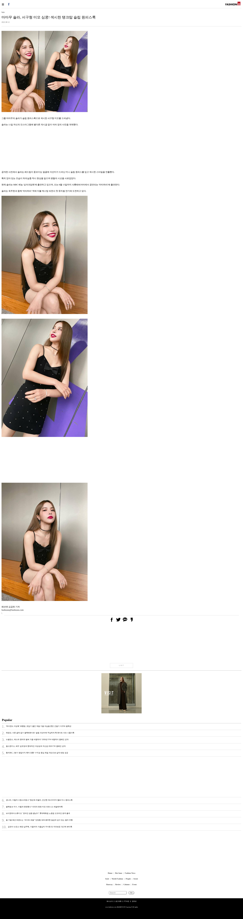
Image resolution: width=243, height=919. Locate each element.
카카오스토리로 (131, 619)
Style (107, 879)
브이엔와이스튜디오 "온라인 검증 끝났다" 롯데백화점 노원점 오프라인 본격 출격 (36, 814)
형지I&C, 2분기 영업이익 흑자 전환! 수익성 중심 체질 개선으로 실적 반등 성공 (35, 753)
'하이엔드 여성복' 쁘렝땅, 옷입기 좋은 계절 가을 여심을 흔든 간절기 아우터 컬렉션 (36, 726)
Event (134, 884)
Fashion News (130, 873)
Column (126, 884)
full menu (3, 4)
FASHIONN (232, 3)
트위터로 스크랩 (118, 619)
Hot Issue (118, 873)
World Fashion (117, 879)
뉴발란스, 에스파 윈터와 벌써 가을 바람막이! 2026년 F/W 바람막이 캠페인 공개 (35, 740)
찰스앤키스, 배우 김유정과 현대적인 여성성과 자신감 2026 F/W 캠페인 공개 (34, 746)
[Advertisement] (77, 148)
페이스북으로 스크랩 (111, 619)
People (128, 879)
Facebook (8, 4)
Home (110, 873)
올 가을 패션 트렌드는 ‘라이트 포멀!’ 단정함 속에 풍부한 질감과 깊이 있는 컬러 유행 (37, 820)
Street (135, 879)
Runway (109, 884)
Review (118, 884)
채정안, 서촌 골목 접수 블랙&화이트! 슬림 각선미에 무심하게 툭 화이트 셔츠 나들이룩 (38, 733)
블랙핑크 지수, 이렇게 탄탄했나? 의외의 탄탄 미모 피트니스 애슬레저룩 (32, 807)
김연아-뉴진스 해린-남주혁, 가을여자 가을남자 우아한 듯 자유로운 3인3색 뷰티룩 (37, 827)
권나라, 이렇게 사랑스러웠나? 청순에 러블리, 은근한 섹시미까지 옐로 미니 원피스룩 (37, 800)
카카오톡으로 (124, 619)
